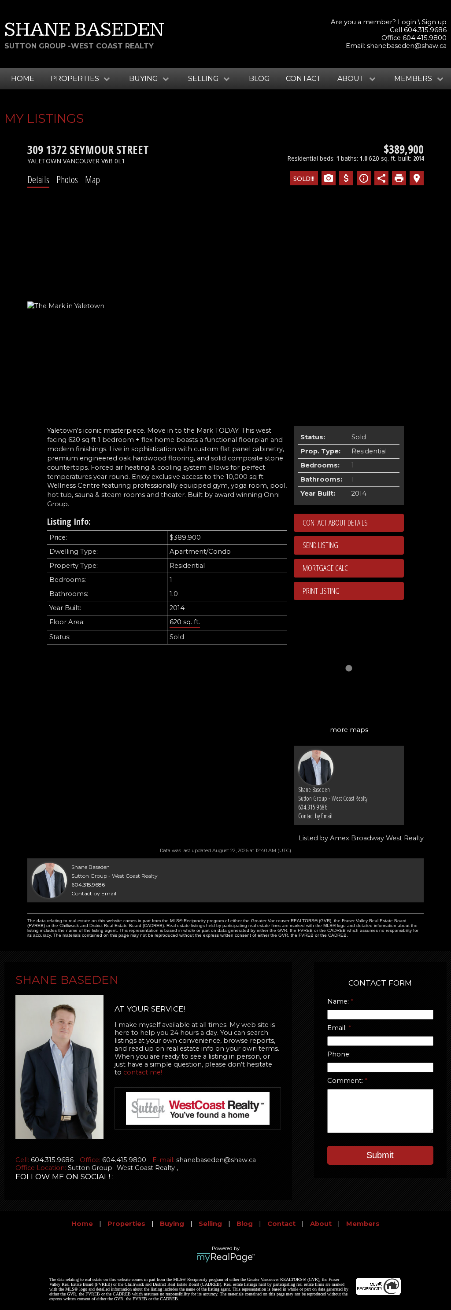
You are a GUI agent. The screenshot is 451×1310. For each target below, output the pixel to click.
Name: (339, 1001)
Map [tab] (92, 179)
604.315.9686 (312, 807)
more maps (349, 730)
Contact (303, 78)
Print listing (321, 590)
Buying (172, 1224)
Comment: (346, 1081)
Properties (126, 1224)
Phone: (339, 1054)
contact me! (142, 1072)
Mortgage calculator (353, 568)
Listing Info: (69, 521)
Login (407, 22)
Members (363, 1224)
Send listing (320, 545)
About (321, 1224)
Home (22, 78)
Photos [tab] (67, 179)
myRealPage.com (225, 1257)
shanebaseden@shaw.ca (407, 46)
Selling (210, 1224)
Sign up (434, 22)
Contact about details (335, 522)
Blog (259, 78)
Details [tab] (38, 179)
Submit (380, 1155)
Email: (337, 1028)
